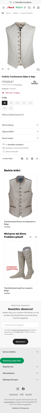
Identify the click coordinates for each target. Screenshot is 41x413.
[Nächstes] (8, 69)
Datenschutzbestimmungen (20, 330)
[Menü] (3, 7)
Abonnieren (20, 342)
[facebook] (23, 388)
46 (5, 103)
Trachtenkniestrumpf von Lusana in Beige (18, 289)
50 (18, 103)
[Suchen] (24, 7)
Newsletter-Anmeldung (23, 2)
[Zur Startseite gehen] (15, 7)
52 (24, 103)
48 (11, 103)
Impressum (13, 394)
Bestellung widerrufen (12, 361)
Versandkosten (18, 84)
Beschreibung (7, 125)
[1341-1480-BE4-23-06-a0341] (20, 45)
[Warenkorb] (38, 7)
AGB (18, 332)
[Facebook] (22, 158)
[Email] (37, 158)
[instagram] (17, 388)
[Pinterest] (32, 158)
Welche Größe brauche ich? (13, 114)
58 (11, 108)
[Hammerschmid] (34, 82)
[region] (20, 45)
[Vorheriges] (2, 69)
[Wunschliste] (38, 69)
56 (5, 108)
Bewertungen (7, 138)
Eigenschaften (8, 131)
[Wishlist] (29, 7)
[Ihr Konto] (34, 7)
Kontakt (28, 394)
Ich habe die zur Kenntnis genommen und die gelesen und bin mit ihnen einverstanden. (20, 332)
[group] (20, 201)
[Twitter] (27, 158)
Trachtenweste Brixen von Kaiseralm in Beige (20, 222)
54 (30, 103)
